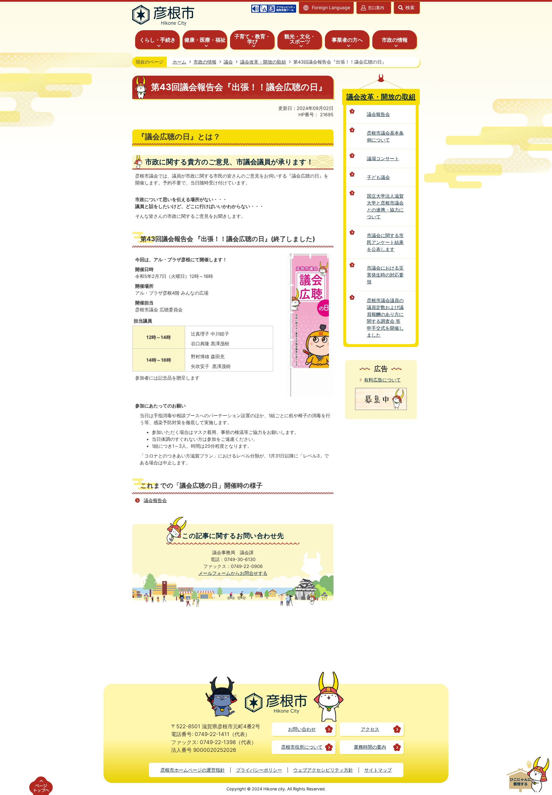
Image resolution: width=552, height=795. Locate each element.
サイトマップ (378, 770)
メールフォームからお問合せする (232, 573)
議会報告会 (155, 500)
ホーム (179, 62)
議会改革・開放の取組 (263, 62)
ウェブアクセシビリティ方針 (323, 770)
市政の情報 (204, 62)
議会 (228, 62)
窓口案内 (376, 7)
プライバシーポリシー (259, 770)
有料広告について (382, 380)
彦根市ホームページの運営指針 (192, 770)
